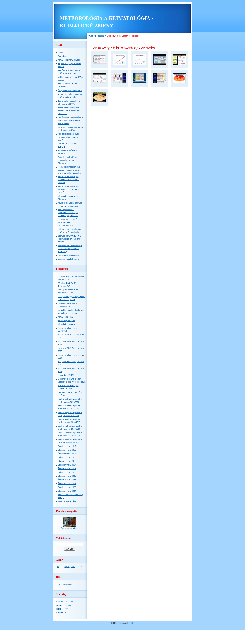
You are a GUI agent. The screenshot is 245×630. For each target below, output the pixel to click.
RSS (132, 623)
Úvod (90, 36)
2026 (73, 567)
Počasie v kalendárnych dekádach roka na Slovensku (68, 160)
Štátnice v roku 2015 (67, 457)
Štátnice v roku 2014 (67, 454)
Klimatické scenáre (66, 317)
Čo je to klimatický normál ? (70, 90)
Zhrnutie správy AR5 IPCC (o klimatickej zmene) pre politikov (69, 239)
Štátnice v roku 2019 (67, 472)
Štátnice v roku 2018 (67, 468)
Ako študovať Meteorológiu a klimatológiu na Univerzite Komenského (70, 120)
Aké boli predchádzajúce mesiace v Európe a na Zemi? (68, 137)
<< (58, 567)
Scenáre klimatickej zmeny (69, 259)
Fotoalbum (99, 36)
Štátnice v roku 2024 (67, 491)
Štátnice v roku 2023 (67, 487)
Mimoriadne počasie (66, 324)
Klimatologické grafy (66, 320)
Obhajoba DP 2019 (66, 375)
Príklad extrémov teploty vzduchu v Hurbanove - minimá (68, 189)
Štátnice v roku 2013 (67, 450)
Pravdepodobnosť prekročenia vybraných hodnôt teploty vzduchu (68, 212)
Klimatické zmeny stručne (69, 60)
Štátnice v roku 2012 (67, 446)
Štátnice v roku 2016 (67, 461)
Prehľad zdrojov (65, 584)
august (66, 567)
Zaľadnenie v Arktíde (67, 501)
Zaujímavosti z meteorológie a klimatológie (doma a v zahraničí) (70, 248)
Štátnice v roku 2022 (67, 483)
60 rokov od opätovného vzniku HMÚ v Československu (68, 222)
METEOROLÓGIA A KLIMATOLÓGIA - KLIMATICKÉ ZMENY (106, 21)
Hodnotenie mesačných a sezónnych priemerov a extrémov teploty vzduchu (69, 170)
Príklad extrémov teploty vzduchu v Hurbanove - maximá (68, 179)
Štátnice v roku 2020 (67, 476)
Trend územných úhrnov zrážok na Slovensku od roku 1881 (68, 111)
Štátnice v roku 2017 (67, 465)
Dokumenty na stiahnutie (68, 255)
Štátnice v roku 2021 (67, 480)
